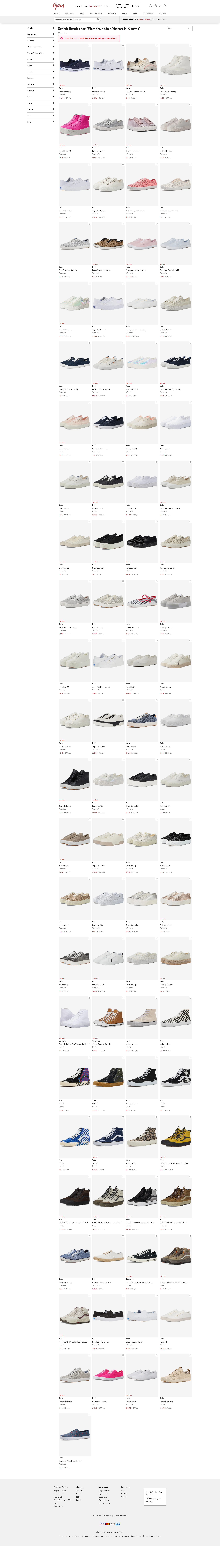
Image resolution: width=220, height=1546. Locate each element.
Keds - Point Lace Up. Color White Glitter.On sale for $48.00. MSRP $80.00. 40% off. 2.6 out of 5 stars (108, 905)
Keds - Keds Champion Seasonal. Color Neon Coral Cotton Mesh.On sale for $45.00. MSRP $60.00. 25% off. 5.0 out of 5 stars (142, 191)
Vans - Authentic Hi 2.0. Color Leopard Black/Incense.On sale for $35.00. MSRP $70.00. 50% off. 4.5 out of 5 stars (142, 1143)
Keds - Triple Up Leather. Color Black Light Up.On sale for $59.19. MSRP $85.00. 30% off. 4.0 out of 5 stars (142, 786)
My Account (150, 5)
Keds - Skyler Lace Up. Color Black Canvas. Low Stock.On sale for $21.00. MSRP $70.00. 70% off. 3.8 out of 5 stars (108, 548)
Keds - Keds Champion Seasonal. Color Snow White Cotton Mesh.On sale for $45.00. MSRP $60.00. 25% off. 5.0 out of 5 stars (176, 191)
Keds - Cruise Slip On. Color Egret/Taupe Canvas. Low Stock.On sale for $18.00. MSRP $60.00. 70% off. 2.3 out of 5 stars (75, 548)
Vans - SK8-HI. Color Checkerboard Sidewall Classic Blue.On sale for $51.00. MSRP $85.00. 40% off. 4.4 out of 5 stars (75, 1143)
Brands (162, 13)
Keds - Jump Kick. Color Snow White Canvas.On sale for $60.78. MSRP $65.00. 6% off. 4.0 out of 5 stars (176, 1322)
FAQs (56, 1503)
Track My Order (104, 1503)
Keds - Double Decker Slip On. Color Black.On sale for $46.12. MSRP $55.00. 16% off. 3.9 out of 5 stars (108, 1322)
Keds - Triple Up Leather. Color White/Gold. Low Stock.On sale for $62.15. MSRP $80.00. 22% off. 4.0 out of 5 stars (75, 727)
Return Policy (58, 1497)
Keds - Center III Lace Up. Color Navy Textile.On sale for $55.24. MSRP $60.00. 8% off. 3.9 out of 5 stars (75, 1262)
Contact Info (58, 1506)
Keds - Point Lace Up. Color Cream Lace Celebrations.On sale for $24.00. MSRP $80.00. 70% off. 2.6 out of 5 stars (142, 965)
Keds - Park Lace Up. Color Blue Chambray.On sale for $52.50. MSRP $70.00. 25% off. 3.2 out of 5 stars (142, 727)
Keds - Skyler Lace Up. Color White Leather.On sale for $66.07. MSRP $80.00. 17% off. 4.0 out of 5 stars (75, 667)
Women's (112, 13)
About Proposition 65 (62, 1500)
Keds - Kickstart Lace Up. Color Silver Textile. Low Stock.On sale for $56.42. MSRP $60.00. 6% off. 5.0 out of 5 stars (108, 131)
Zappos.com (98, 1536)
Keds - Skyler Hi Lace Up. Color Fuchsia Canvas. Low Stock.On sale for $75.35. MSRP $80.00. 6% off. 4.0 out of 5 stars (75, 131)
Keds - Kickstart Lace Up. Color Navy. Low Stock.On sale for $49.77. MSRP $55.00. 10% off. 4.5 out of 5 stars (75, 72)
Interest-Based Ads (122, 1516)
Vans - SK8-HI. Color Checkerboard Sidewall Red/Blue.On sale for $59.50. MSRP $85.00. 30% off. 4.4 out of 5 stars (75, 1084)
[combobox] (77, 19)
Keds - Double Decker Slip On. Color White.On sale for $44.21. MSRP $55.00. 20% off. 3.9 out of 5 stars (142, 1322)
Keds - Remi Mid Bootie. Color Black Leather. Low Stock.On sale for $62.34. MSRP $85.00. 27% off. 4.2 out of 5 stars (75, 786)
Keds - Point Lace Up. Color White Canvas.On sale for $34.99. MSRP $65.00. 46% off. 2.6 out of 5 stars (142, 488)
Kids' (135, 13)
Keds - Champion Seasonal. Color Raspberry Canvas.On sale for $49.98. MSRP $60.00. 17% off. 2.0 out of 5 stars (108, 1381)
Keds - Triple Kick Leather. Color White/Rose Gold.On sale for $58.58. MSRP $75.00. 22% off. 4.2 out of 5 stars (108, 191)
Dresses (145, 1536)
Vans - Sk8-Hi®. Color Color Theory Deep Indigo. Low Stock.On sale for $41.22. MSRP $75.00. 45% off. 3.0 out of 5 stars (108, 1143)
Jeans (151, 1536)
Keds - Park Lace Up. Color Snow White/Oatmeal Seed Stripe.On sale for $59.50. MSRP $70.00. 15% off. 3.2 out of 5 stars (108, 608)
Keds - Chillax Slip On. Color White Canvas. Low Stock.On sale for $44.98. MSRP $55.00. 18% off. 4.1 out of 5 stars (142, 1381)
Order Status (103, 1497)
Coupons (124, 1497)
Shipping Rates (59, 1494)
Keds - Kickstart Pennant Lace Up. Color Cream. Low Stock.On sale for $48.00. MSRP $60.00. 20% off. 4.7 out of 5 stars (142, 72)
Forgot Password (60, 1490)
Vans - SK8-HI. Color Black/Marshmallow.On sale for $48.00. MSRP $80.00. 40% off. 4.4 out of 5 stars (176, 1084)
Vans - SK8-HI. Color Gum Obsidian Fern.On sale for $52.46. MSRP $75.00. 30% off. (108, 1084)
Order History (104, 1500)
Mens (78, 1494)
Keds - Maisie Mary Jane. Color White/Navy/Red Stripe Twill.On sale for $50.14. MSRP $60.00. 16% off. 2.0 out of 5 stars (142, 608)
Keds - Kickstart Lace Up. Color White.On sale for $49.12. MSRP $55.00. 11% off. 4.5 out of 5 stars (108, 72)
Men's (124, 13)
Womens (79, 1490)
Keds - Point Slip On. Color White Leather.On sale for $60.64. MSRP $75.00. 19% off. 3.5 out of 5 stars (142, 667)
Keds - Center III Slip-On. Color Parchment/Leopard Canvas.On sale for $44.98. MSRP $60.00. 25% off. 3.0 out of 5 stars (176, 1381)
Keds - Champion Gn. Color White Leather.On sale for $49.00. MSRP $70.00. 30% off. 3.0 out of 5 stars (176, 786)
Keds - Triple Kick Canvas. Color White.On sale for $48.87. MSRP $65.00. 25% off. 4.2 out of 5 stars (108, 310)
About (123, 1490)
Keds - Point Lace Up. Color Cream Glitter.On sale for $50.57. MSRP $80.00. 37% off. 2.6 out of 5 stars (142, 846)
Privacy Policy (108, 1516)
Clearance (148, 13)
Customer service (155, 5)
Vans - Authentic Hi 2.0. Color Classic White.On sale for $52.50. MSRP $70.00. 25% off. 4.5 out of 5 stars (142, 1024)
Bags (82, 13)
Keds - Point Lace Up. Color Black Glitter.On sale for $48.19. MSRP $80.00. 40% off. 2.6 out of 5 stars (176, 846)
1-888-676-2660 (122, 5)
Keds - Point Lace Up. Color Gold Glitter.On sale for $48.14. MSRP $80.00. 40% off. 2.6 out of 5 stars (75, 905)
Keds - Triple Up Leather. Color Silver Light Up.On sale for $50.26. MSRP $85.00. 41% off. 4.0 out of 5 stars (142, 905)
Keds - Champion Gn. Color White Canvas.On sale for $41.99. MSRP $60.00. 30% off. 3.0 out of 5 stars (75, 488)
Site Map (124, 1494)
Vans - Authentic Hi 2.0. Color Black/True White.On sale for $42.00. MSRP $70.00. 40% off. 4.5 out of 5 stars (142, 1084)
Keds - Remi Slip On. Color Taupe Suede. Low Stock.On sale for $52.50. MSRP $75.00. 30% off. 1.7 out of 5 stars (75, 846)
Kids (77, 1497)
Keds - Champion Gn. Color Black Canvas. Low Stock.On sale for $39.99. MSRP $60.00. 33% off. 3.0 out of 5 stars (108, 488)
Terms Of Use (96, 1516)
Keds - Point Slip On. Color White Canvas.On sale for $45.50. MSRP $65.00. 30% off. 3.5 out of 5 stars (176, 429)
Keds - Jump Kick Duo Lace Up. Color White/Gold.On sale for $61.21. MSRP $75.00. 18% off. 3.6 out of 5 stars (108, 667)
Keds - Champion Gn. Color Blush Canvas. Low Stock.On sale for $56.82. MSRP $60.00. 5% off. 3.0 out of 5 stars (75, 429)
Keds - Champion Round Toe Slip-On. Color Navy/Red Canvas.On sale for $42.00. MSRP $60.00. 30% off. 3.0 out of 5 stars (75, 1441)
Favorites (160, 5)
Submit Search (98, 19)
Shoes (56, 13)
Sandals (139, 1536)
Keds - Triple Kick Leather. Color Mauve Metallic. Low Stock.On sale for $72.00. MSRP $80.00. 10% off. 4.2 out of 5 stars (142, 131)
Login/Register (104, 1490)
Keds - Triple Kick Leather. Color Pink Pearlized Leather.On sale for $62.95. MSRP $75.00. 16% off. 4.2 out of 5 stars (176, 131)
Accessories (96, 13)
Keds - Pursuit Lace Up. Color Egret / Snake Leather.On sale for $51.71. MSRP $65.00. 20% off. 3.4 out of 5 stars (176, 667)
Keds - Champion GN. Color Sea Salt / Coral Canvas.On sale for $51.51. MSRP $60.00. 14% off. (142, 429)
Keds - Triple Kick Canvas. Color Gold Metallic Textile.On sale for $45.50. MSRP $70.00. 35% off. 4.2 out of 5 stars (176, 310)
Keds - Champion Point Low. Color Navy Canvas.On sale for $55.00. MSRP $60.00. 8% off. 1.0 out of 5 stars (108, 429)
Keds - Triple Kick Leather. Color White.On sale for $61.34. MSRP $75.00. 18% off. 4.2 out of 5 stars (75, 191)
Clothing (69, 13)
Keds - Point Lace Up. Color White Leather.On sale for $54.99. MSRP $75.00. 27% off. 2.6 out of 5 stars (176, 727)
